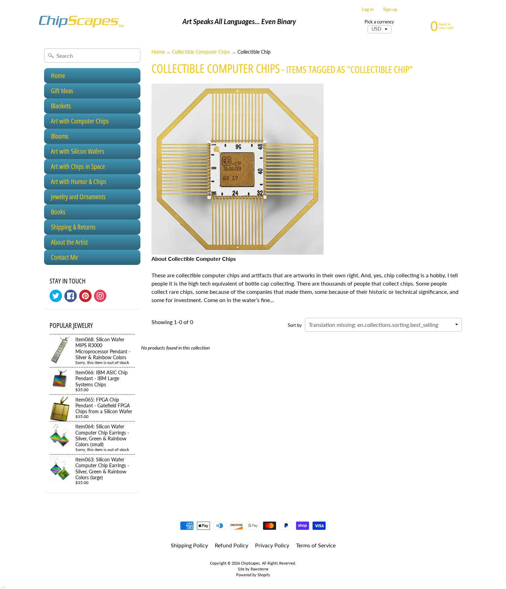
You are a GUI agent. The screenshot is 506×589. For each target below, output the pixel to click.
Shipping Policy (189, 545)
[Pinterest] (85, 296)
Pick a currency (379, 21)
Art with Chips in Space (78, 166)
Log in (367, 9)
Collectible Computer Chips (201, 52)
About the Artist (69, 242)
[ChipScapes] (81, 21)
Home (58, 75)
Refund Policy (231, 545)
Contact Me (64, 257)
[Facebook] (70, 296)
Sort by (295, 325)
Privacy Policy (272, 545)
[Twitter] (56, 296)
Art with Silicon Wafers (77, 151)
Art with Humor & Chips (78, 181)
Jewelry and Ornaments (78, 196)
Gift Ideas (62, 90)
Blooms (59, 136)
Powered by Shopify (253, 574)
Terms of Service (316, 545)
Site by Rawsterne (253, 569)
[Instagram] (100, 296)
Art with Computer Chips (80, 121)
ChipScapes (250, 563)
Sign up (390, 9)
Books (58, 211)
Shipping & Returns (73, 227)
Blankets (61, 105)
